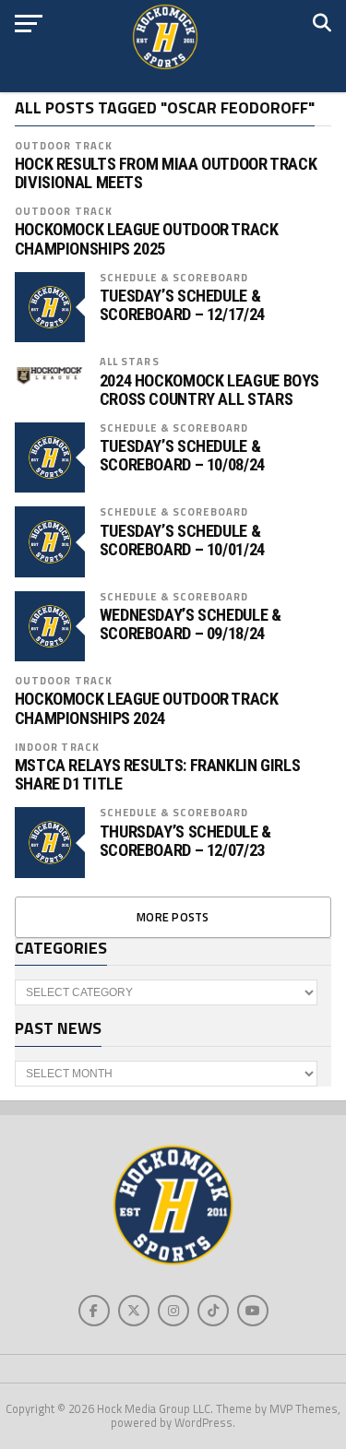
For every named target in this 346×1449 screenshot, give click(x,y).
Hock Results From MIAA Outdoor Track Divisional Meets (166, 173)
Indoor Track (57, 746)
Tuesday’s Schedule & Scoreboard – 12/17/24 (182, 305)
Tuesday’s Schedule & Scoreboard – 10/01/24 (182, 540)
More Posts (173, 917)
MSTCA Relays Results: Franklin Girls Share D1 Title (158, 774)
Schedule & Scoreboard (174, 277)
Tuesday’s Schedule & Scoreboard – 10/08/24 (182, 455)
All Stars (130, 361)
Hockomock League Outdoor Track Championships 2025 (147, 238)
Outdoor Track (64, 145)
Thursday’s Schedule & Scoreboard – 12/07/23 (185, 841)
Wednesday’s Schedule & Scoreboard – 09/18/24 (190, 624)
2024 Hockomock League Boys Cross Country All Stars (209, 390)
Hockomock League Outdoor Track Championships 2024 (147, 708)
